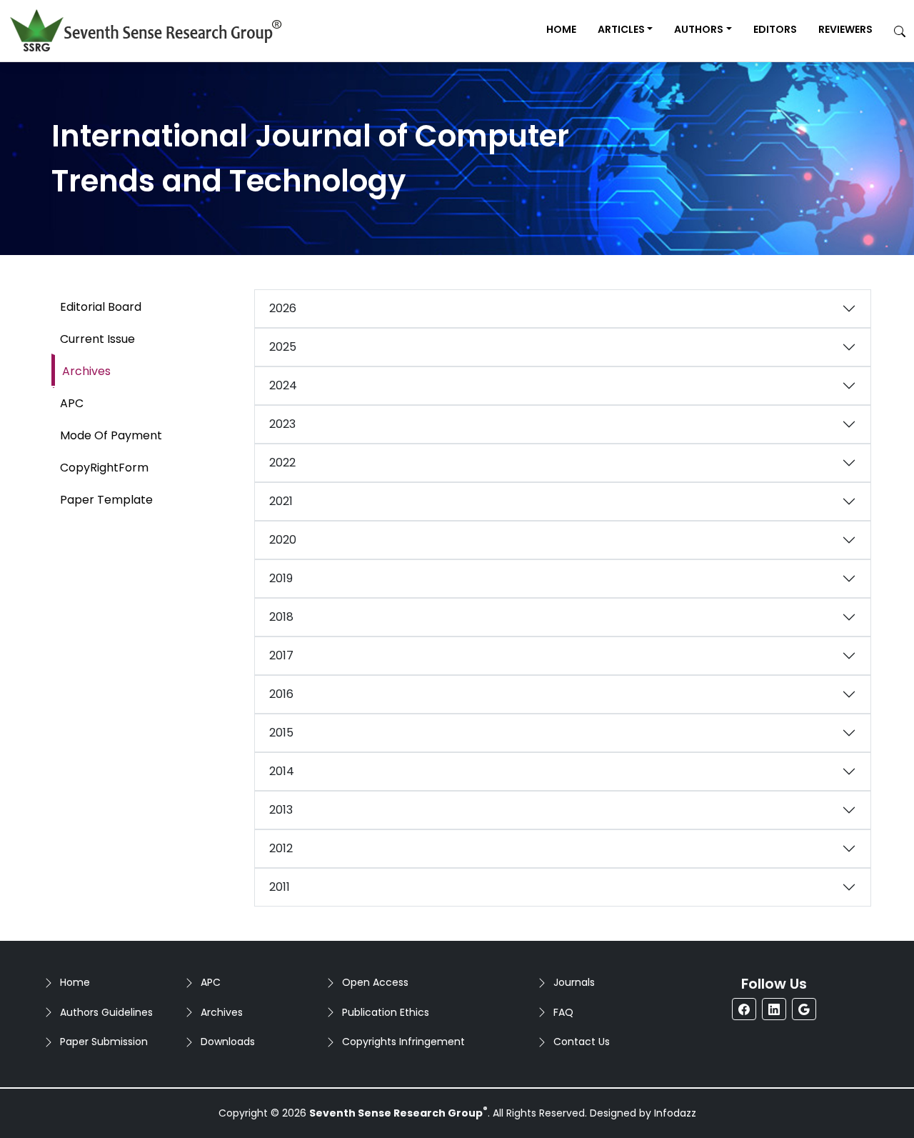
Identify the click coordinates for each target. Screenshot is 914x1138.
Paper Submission (104, 1041)
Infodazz (675, 1113)
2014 (281, 771)
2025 (282, 347)
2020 (282, 539)
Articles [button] (621, 29)
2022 (282, 462)
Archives (222, 1012)
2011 (279, 887)
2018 (281, 617)
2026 (282, 308)
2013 (281, 810)
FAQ (563, 1012)
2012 (281, 848)
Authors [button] (698, 29)
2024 (283, 385)
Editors (775, 29)
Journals (574, 982)
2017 (281, 655)
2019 (281, 578)
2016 (281, 694)
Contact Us (581, 1041)
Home (561, 29)
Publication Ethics (385, 1012)
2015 (281, 732)
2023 (282, 424)
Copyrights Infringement (403, 1041)
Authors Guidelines (106, 1012)
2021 (281, 501)
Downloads (228, 1041)
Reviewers (845, 29)
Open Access (375, 982)
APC (211, 982)
